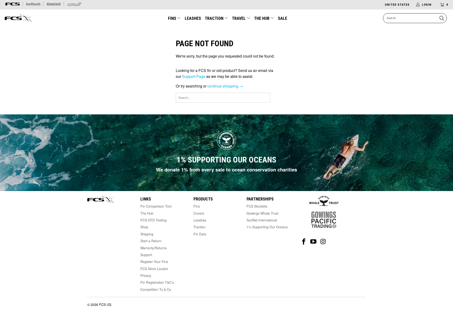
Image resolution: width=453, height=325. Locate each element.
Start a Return (150, 240)
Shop (144, 227)
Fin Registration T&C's (157, 282)
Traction (214, 18)
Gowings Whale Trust (262, 213)
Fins (172, 18)
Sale (282, 18)
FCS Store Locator (154, 268)
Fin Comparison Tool (156, 206)
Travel (239, 18)
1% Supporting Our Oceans (267, 227)
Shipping (146, 234)
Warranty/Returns (153, 248)
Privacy (145, 275)
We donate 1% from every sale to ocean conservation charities (226, 169)
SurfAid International (262, 220)
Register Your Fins (154, 261)
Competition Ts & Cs (155, 289)
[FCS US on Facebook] (304, 241)
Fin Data (199, 234)
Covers (198, 213)
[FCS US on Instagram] (323, 241)
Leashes (193, 18)
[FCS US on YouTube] (313, 241)
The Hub (262, 18)
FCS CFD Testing (153, 220)
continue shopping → (225, 86)
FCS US (105, 304)
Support (146, 254)
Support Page (193, 76)
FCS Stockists (257, 206)
